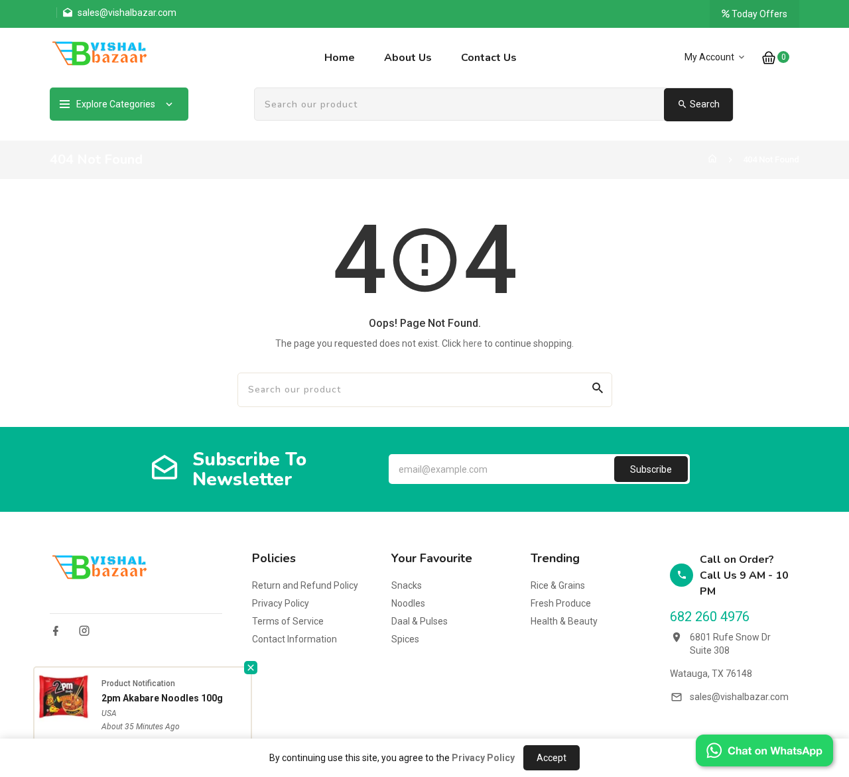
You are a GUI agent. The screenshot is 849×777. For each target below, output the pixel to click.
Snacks (406, 585)
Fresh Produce (561, 603)
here (472, 343)
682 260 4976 (710, 617)
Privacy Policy (280, 603)
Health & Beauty (564, 621)
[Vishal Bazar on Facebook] (56, 631)
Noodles (408, 603)
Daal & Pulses (419, 621)
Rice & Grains (558, 585)
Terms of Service (288, 621)
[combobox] (494, 104)
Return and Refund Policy (305, 585)
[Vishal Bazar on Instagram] (84, 631)
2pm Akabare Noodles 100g (162, 698)
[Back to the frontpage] (712, 159)
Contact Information (294, 639)
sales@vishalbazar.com (739, 696)
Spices (405, 639)
